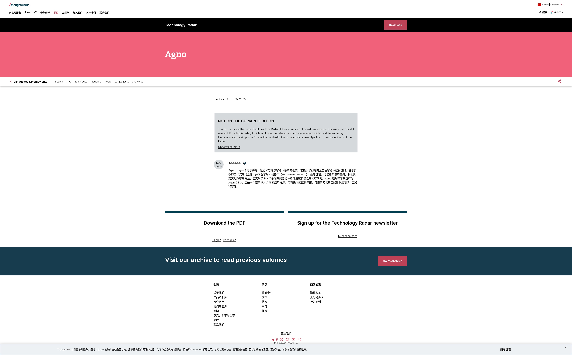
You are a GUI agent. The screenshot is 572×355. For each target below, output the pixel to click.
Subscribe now (347, 235)
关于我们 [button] (91, 12)
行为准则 (315, 301)
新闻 (216, 310)
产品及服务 (220, 297)
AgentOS (233, 182)
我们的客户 (220, 306)
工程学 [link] (65, 12)
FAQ (68, 81)
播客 (264, 310)
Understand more (229, 146)
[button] (244, 163)
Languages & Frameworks (128, 81)
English (216, 239)
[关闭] (565, 347)
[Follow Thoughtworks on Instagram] (299, 340)
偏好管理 (505, 349)
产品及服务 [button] (15, 12)
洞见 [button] (56, 12)
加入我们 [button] (78, 12)
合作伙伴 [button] (45, 12)
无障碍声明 (317, 297)
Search (59, 81)
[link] (395, 25)
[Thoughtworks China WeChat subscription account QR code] (287, 340)
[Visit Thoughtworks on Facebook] (277, 340)
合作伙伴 (218, 301)
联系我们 (218, 324)
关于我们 (218, 292)
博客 (264, 301)
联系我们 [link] (104, 12)
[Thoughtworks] (19, 3)
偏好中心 (267, 292)
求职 (216, 320)
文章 (264, 297)
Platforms (96, 81)
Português (229, 239)
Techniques (81, 81)
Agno (231, 170)
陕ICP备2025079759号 (284, 343)
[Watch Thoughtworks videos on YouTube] (293, 340)
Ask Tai (558, 12)
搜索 (544, 12)
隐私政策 (315, 292)
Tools (108, 81)
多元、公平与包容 (224, 315)
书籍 (264, 306)
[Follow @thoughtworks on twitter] (281, 340)
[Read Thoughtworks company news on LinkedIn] (272, 340)
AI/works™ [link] (31, 12)
